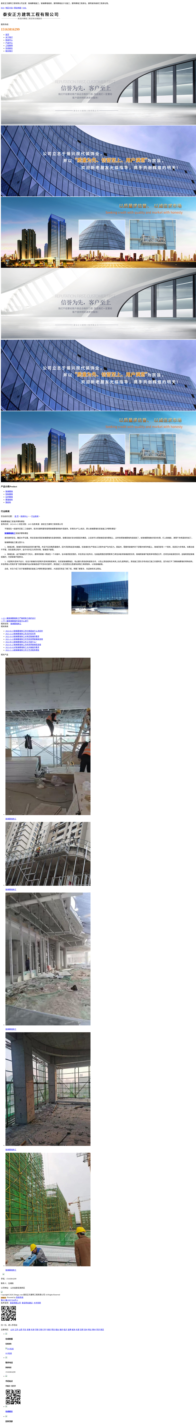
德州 (94, 1330)
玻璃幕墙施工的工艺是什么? (20, 642)
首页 (7, 35)
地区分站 (9, 8)
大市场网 (37, 1303)
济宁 (45, 1330)
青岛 (53, 1330)
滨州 (86, 1330)
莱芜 (102, 1330)
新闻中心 (9, 40)
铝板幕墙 (9, 494)
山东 (12, 1330)
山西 (20, 1330)
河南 (37, 1330)
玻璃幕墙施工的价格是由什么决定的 (24, 631)
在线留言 (9, 48)
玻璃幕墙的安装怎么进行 (14, 621)
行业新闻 (34, 516)
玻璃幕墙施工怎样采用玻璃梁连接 (23, 645)
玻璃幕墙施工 (10, 533)
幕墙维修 (9, 500)
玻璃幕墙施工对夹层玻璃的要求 (22, 636)
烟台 (57, 1330)
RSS (2, 8)
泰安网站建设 (27, 1303)
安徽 (28, 1330)
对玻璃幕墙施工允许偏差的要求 (22, 647)
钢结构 (8, 502)
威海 (73, 1330)
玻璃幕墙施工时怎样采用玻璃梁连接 (24, 639)
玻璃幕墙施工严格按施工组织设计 (18, 618)
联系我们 (9, 51)
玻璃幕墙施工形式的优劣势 (20, 634)
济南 (41, 1330)
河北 (24, 1330)
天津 (32, 1330)
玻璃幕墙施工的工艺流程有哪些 (22, 650)
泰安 (49, 1330)
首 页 (17, 516)
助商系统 (19, 1297)
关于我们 (9, 37)
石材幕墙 (9, 497)
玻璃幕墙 (9, 491)
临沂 (65, 1330)
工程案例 (9, 46)
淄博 (69, 1330)
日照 (81, 1330)
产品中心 (9, 43)
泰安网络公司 (15, 1303)
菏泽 (98, 1330)
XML (24, 8)
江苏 (16, 1330)
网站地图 (17, 8)
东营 (77, 1330)
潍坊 (61, 1330)
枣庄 (90, 1330)
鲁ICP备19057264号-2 (9, 1300)
